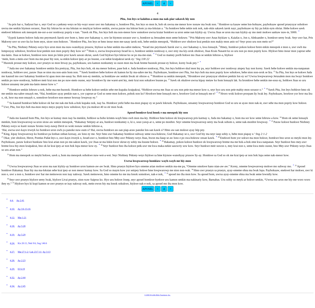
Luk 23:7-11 (35, 252)
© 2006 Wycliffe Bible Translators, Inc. (157, 295)
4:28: (12, 260)
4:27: (12, 252)
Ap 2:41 (20, 200)
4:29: (12, 269)
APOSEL (147, 3)
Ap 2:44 (21, 277)
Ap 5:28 (21, 226)
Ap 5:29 (21, 234)
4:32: (12, 277)
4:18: (12, 226)
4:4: (12, 200)
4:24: (12, 243)
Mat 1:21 (22, 217)
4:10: (12, 209)
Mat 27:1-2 (23, 252)
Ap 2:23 (21, 260)
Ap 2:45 (21, 286)
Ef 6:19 (21, 269)
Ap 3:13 (46, 252)
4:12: (12, 217)
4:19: (12, 234)
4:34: (12, 286)
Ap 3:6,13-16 (24, 209)
